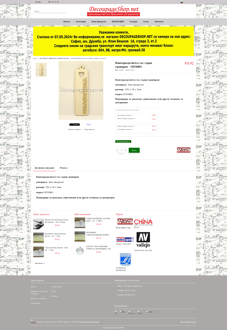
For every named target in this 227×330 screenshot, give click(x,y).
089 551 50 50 (53, 2)
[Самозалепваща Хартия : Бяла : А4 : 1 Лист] (38, 252)
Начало (66, 22)
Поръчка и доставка (38, 298)
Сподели (75, 124)
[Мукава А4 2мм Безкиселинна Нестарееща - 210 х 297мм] (38, 224)
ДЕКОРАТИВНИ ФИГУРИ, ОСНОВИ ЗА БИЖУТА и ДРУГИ (88, 58)
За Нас (53, 291)
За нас (146, 22)
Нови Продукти (99, 22)
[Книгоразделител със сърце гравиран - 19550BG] (81, 119)
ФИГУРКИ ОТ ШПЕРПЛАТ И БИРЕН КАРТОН (54, 58)
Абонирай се (40, 263)
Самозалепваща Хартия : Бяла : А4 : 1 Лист (57, 249)
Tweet (88, 124)
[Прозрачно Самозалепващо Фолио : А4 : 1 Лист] (38, 238)
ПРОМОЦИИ (118, 22)
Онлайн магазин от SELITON (113, 328)
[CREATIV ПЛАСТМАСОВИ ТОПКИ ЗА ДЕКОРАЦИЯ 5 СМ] (80, 250)
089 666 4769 (130, 295)
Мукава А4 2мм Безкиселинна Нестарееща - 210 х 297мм (56, 221)
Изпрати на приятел (74, 129)
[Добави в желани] (192, 142)
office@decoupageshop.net (133, 286)
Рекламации (35, 303)
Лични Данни (56, 287)
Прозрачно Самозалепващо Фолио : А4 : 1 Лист (55, 235)
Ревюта (64, 168)
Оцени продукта (89, 129)
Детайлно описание (44, 168)
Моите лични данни (188, 322)
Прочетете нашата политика (88, 322)
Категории (81, 22)
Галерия (133, 22)
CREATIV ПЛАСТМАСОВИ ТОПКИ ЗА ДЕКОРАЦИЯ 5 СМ (98, 248)
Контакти (54, 296)
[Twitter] (192, 2)
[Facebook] (189, 2)
